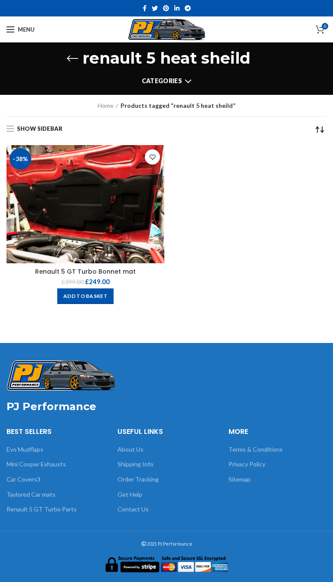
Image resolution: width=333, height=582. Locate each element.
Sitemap (240, 479)
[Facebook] (144, 8)
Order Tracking (138, 479)
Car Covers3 (23, 479)
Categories (162, 80)
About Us (131, 449)
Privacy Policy (247, 464)
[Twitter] (154, 8)
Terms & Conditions (256, 449)
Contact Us (133, 509)
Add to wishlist (152, 157)
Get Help (130, 494)
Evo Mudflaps (25, 449)
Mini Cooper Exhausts (36, 464)
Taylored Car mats (31, 494)
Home (106, 105)
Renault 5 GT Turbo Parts (42, 509)
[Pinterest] (166, 8)
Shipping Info (135, 464)
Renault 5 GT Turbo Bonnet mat (85, 271)
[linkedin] (177, 8)
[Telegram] (187, 8)
